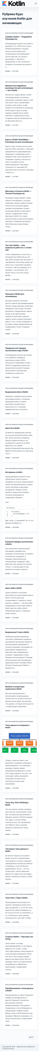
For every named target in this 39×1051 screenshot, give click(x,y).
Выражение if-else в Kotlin (17, 632)
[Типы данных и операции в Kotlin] (19, 743)
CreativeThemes (8, 1049)
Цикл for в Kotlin (12, 428)
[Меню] (36, 3)
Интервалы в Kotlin (13, 472)
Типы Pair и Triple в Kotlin (16, 898)
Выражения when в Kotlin (16, 392)
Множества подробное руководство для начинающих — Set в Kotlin (19, 88)
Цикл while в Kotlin (13, 588)
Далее (31, 1037)
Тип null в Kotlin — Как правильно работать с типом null (18, 247)
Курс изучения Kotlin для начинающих (19, 33)
